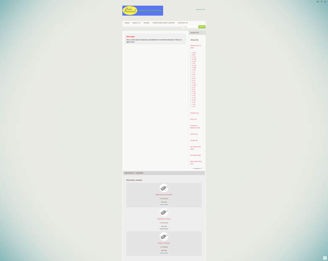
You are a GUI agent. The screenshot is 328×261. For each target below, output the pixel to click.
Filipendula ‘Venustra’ (164, 219)
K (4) (193, 74)
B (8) (193, 55)
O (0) (193, 83)
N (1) (193, 80)
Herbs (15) (194, 134)
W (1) (194, 100)
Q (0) (193, 87)
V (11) (194, 98)
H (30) (194, 68)
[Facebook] (321, 2)
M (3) (194, 78)
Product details (164, 204)
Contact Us (183, 23)
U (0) (193, 95)
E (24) (194, 61)
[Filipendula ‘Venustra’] (164, 212)
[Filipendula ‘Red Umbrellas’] (164, 188)
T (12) (194, 93)
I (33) (194, 70)
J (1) (193, 72)
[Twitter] (318, 2)
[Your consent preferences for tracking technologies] (325, 258)
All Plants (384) (195, 155)
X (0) (193, 102)
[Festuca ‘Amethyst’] (164, 236)
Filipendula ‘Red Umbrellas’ (164, 194)
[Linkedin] (325, 2)
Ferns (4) (193, 119)
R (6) (193, 89)
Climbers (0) (194, 113)
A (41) (194, 53)
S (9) (193, 91)
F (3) (193, 63)
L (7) (193, 76)
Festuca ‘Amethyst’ (164, 243)
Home (127, 23)
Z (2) (193, 106)
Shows (146, 23)
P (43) (194, 85)
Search (201, 26)
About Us (136, 23)
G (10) (194, 65)
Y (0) (193, 104)
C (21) (194, 57)
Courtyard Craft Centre (164, 23)
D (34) (194, 59)
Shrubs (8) (193, 140)
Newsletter (200, 9)
